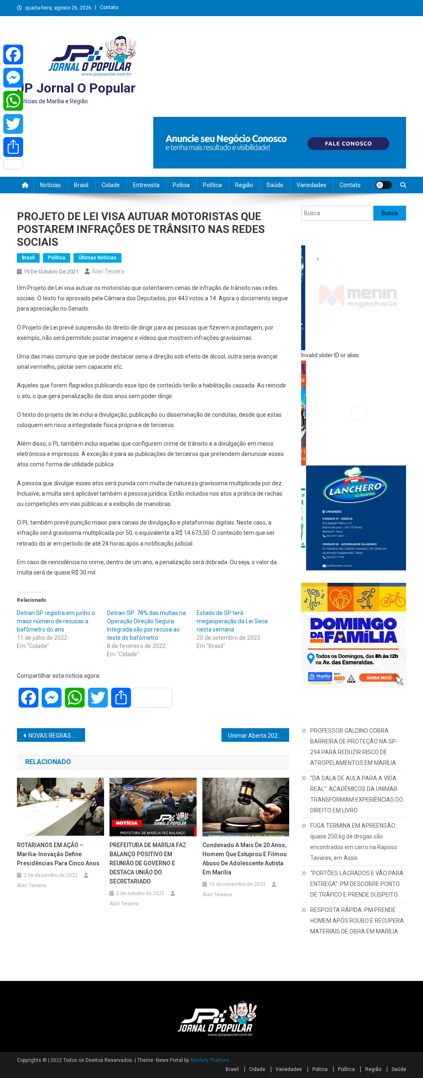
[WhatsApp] (13, 100)
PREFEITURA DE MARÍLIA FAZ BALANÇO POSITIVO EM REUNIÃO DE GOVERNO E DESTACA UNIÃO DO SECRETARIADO (147, 863)
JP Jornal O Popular (76, 88)
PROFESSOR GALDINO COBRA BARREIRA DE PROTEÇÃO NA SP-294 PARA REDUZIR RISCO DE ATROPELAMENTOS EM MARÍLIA (354, 669)
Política (212, 185)
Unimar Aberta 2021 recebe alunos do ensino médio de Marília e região (259, 735)
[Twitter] (13, 123)
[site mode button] (383, 185)
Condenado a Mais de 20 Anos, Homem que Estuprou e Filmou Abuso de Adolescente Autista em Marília (244, 859)
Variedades (311, 185)
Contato (109, 7)
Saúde (274, 185)
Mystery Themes (209, 1005)
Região (244, 185)
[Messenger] (13, 77)
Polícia (181, 185)
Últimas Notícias (97, 258)
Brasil (81, 185)
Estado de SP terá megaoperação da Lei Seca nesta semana (232, 621)
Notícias (50, 185)
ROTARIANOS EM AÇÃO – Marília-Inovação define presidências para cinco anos (58, 854)
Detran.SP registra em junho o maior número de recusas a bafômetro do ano (56, 621)
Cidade (111, 185)
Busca (390, 213)
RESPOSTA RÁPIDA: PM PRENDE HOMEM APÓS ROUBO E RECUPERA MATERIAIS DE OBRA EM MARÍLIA (357, 844)
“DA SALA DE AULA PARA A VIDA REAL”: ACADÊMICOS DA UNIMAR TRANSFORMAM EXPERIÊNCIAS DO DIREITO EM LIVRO (356, 717)
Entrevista (146, 185)
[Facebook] (13, 54)
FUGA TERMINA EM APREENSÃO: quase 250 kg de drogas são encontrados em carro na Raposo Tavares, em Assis (353, 765)
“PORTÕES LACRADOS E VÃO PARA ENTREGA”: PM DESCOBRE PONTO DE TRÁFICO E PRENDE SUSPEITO (357, 807)
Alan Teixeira (108, 271)
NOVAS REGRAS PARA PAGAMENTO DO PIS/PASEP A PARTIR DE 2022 (57, 735)
